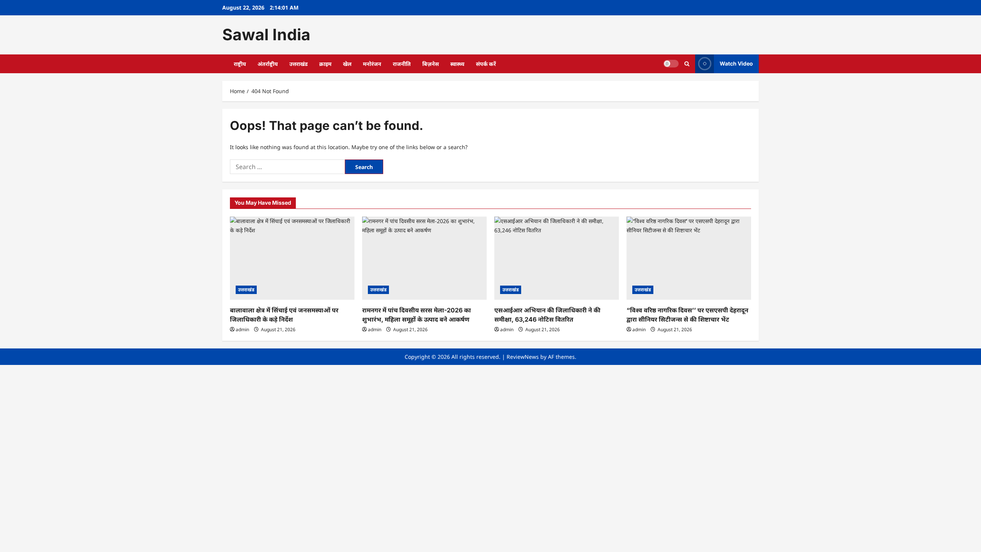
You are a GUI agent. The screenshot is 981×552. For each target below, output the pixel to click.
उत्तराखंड (298, 64)
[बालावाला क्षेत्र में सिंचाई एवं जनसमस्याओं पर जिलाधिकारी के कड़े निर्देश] (292, 258)
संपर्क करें (486, 64)
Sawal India (266, 34)
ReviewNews (523, 356)
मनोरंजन (372, 64)
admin (242, 329)
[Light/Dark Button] (671, 63)
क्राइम (325, 64)
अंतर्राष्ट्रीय (268, 64)
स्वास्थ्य (457, 64)
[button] (686, 63)
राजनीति (402, 64)
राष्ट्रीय (240, 64)
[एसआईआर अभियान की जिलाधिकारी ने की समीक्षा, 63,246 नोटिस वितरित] (556, 258)
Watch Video (736, 63)
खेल (347, 64)
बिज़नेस (430, 64)
